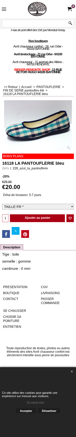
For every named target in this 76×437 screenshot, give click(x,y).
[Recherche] (70, 23)
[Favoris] (70, 218)
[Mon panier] (69, 9)
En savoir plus (35, 402)
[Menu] (4, 9)
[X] (15, 231)
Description (11, 247)
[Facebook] (6, 234)
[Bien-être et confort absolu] (37, 9)
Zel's (5, 168)
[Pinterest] (25, 234)
